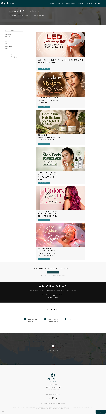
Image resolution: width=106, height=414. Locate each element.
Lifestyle (7, 43)
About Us (53, 384)
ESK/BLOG (97, 3)
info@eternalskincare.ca (75, 319)
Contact (89, 3)
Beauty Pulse (11, 30)
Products (81, 3)
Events (7, 51)
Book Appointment (70, 3)
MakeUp (7, 36)
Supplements (8, 46)
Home (52, 3)
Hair (6, 48)
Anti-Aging (8, 39)
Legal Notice (53, 389)
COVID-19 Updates (53, 386)
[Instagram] (14, 57)
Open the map (53, 350)
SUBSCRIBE (53, 272)
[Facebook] (11, 57)
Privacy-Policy (53, 387)
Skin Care (8, 34)
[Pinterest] (17, 57)
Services (59, 3)
